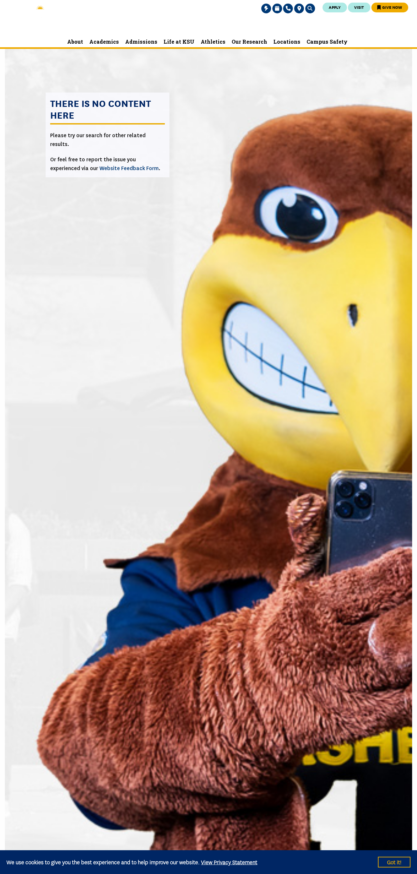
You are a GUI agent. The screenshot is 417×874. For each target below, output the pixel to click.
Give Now (391, 7)
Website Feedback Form (129, 168)
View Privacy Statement (229, 862)
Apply (335, 7)
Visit (359, 7)
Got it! (394, 862)
